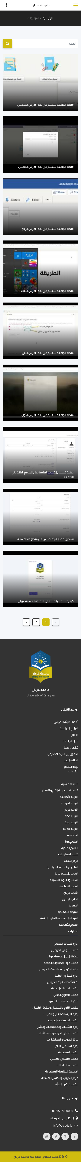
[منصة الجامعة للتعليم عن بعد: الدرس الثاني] (40, 330)
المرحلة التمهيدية (67, 911)
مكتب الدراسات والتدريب (63, 1020)
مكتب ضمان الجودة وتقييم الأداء (58, 1033)
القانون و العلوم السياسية (62, 867)
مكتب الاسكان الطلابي (64, 1058)
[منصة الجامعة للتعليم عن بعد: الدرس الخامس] (40, 144)
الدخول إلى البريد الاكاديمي (62, 753)
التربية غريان (71, 809)
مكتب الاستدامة (68, 1052)
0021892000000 (62, 1111)
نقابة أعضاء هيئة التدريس (62, 982)
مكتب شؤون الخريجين (64, 950)
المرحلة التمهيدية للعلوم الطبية (59, 918)
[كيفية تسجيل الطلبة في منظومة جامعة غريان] (40, 578)
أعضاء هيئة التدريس (66, 722)
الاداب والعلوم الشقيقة (64, 879)
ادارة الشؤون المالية (66, 975)
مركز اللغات (71, 860)
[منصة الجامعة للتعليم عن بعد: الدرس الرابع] (40, 206)
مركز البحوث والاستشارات (62, 1039)
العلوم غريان (70, 841)
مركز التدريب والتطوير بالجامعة (59, 1077)
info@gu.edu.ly (62, 1125)
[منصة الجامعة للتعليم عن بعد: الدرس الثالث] (40, 268)
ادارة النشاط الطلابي (66, 943)
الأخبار (74, 734)
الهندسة (72, 835)
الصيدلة (73, 905)
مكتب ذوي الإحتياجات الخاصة (61, 962)
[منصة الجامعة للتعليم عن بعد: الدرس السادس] (40, 82)
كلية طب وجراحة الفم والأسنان (59, 790)
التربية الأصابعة (69, 796)
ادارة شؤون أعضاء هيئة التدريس (58, 969)
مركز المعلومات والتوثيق (63, 1001)
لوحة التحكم (71, 766)
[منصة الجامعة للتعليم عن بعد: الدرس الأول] (40, 392)
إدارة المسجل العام (66, 1045)
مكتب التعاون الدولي (65, 994)
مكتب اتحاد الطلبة (67, 1065)
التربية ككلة (71, 816)
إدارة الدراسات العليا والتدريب (61, 1014)
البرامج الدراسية (69, 728)
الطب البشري (70, 899)
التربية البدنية (70, 828)
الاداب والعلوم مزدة (66, 873)
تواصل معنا (71, 747)
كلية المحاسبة (69, 784)
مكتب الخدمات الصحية (64, 988)
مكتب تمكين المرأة (66, 1084)
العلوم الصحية (69, 848)
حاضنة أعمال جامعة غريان (62, 956)
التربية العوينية (69, 803)
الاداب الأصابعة (69, 886)
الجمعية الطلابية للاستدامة (61, 1071)
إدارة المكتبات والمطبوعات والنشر (57, 1026)
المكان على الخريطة (62, 1118)
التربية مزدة (71, 822)
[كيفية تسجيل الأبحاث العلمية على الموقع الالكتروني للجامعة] (40, 454)
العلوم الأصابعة (68, 924)
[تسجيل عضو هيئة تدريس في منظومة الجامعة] (40, 516)
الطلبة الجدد (71, 760)
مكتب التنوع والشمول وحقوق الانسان (55, 1007)
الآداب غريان (70, 892)
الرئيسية (48, 18)
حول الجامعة (70, 741)
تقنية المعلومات (68, 854)
